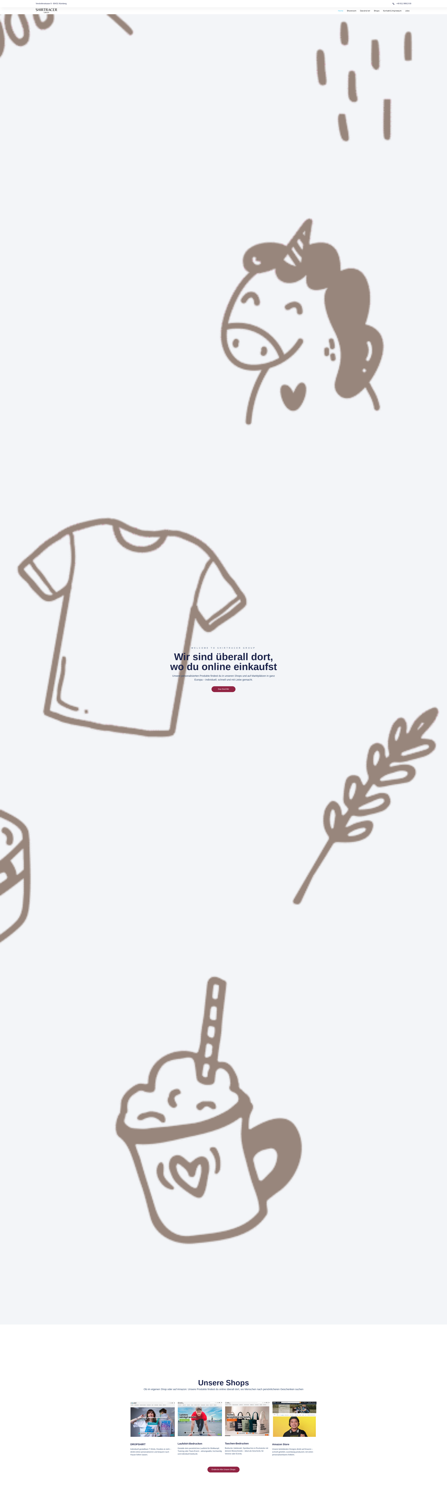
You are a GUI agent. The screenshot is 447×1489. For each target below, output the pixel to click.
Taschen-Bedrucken (237, 1443)
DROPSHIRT (138, 1444)
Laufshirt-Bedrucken (190, 1443)
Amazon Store (280, 1444)
